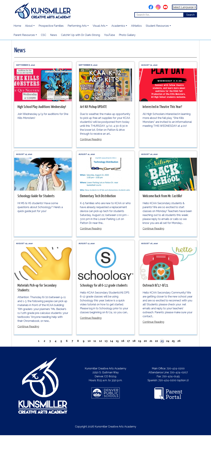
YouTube (109, 35)
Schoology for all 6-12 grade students (104, 285)
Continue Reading (91, 139)
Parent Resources (24, 35)
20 (145, 341)
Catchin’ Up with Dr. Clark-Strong (80, 35)
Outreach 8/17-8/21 (155, 285)
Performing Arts (77, 25)
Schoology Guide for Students (36, 196)
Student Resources (157, 25)
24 (167, 341)
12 (100, 341)
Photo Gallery (127, 35)
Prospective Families (51, 25)
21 (151, 341)
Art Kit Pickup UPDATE (93, 107)
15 (117, 341)
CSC (43, 35)
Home (17, 25)
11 (94, 341)
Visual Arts (99, 25)
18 (134, 341)
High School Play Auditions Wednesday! (41, 107)
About (29, 25)
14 (111, 341)
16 (122, 341)
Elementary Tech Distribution (98, 196)
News (53, 35)
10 (89, 341)
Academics (118, 25)
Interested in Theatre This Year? (162, 107)
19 (139, 341)
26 (179, 341)
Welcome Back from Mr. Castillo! (162, 196)
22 (156, 341)
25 (173, 341)
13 (106, 341)
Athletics (136, 25)
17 (128, 341)
